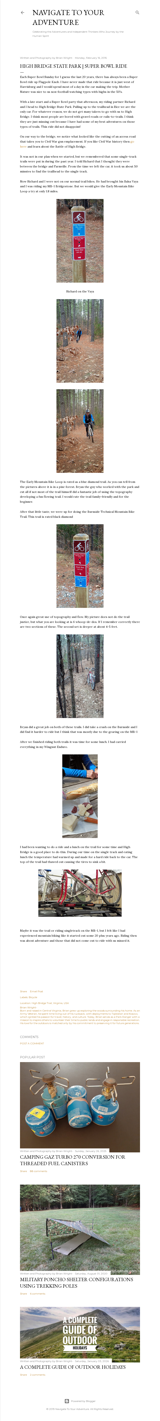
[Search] (137, 12)
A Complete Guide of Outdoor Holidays (73, 1367)
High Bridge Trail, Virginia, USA (50, 1003)
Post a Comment (32, 1043)
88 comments (38, 1171)
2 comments (37, 1374)
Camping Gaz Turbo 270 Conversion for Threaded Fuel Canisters (72, 1160)
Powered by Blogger (83, 1401)
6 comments (37, 1293)
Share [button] (23, 991)
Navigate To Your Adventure (68, 17)
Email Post (36, 991)
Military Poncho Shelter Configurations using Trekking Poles (76, 1282)
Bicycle (33, 997)
